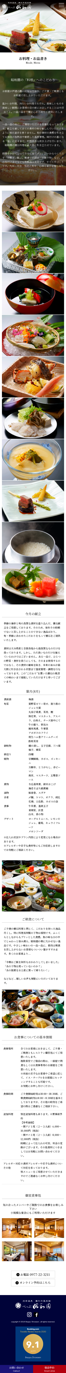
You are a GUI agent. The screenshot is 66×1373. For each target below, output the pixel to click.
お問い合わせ (16, 1369)
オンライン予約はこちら (35, 1283)
